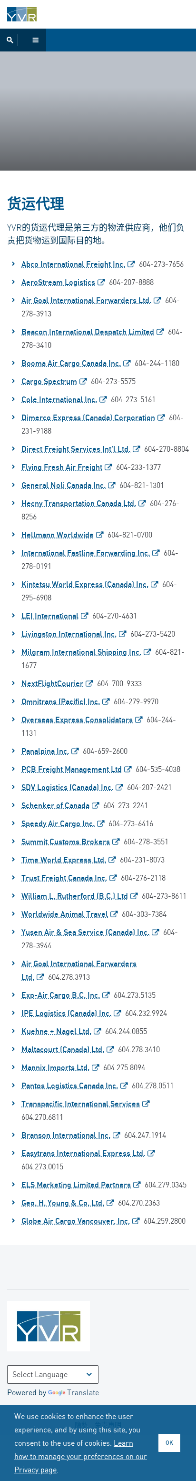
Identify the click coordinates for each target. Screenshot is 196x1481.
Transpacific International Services (80, 1103)
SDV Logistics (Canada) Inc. (67, 787)
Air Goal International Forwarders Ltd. (86, 300)
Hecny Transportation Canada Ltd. (78, 503)
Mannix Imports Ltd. (55, 1067)
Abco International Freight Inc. (73, 264)
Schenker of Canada (55, 805)
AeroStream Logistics (58, 282)
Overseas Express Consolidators (77, 719)
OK (169, 1442)
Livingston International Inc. (69, 634)
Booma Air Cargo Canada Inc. (71, 363)
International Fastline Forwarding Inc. (85, 553)
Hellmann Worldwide (57, 534)
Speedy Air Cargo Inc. (58, 823)
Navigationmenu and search (23, 40)
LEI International (49, 615)
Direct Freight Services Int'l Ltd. (75, 449)
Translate (83, 1392)
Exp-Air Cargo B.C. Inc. (60, 995)
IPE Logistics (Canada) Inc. (66, 1013)
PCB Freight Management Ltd (71, 769)
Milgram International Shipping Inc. (81, 652)
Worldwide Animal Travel (64, 914)
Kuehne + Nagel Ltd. (56, 1031)
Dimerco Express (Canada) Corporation (88, 417)
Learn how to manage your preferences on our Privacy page (80, 1456)
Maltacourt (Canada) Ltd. (62, 1049)
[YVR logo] (69, 1328)
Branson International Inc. (65, 1135)
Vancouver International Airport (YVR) (22, 14)
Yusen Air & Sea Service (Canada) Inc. (85, 932)
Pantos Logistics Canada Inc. (69, 1085)
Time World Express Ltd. (63, 859)
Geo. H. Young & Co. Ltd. (62, 1202)
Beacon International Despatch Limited (87, 331)
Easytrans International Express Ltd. (83, 1153)
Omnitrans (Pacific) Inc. (60, 701)
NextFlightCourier (52, 683)
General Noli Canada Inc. (63, 485)
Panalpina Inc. (45, 751)
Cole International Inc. (59, 399)
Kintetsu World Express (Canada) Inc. (84, 584)
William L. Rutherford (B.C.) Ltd (74, 896)
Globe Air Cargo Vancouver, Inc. (75, 1221)
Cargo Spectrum (49, 381)
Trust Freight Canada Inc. (64, 878)
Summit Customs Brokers (65, 841)
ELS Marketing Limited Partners (76, 1184)
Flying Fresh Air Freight (61, 467)
